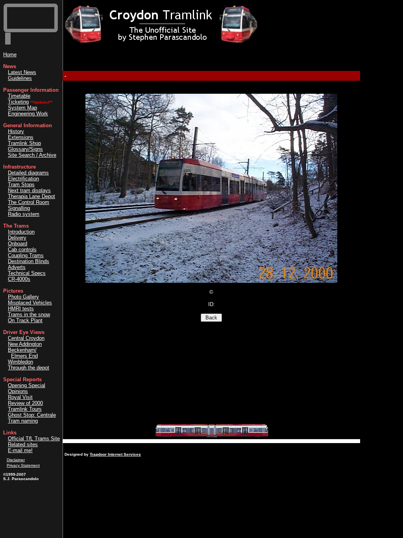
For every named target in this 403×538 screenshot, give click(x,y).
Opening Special (26, 385)
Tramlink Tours (25, 409)
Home (10, 55)
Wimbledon (20, 362)
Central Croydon (26, 338)
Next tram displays (29, 190)
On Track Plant (25, 320)
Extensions (20, 137)
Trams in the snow (29, 314)
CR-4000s (19, 279)
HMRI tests (21, 309)
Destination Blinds (28, 261)
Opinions (18, 391)
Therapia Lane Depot (31, 196)
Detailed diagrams (28, 173)
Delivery (17, 238)
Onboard (17, 244)
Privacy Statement (23, 465)
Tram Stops (21, 184)
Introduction (21, 232)
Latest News (22, 72)
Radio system (23, 214)
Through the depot (28, 368)
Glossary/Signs (25, 149)
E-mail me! (20, 450)
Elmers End (24, 356)
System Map (22, 108)
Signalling (19, 208)
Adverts (17, 267)
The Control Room (28, 202)
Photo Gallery (23, 297)
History (16, 131)
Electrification (23, 179)
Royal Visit (20, 397)
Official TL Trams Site (34, 439)
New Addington (25, 344)
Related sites (23, 444)
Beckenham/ (22, 350)
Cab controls (22, 249)
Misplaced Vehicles (30, 303)
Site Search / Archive (32, 155)
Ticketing (18, 102)
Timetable (19, 96)
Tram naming (23, 421)
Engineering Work (28, 114)
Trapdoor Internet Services (115, 454)
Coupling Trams (26, 255)
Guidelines (20, 78)
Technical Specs (27, 273)
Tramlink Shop (24, 143)
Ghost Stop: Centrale (32, 415)
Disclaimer (16, 460)
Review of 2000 (25, 403)
